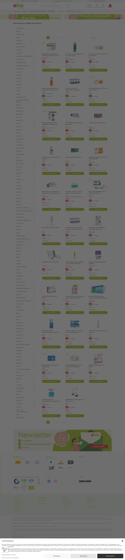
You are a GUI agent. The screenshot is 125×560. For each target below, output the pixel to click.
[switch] (4, 551)
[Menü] (7, 547)
